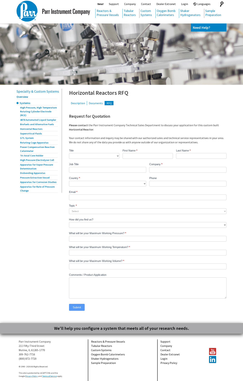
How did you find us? (81, 219)
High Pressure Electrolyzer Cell (37, 160)
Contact (146, 4)
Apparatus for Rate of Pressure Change (37, 188)
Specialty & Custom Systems (38, 91)
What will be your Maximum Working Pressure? (97, 233)
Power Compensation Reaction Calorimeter (37, 149)
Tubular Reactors (130, 13)
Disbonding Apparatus (32, 173)
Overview (22, 96)
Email (73, 191)
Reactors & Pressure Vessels (108, 13)
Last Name (183, 150)
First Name (130, 150)
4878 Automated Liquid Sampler (38, 119)
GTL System (27, 138)
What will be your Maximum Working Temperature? (99, 247)
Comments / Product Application (87, 274)
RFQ (109, 103)
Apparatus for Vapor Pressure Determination (36, 166)
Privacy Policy (168, 363)
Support (114, 4)
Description (78, 103)
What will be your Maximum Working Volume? (96, 260)
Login (184, 4)
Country (74, 178)
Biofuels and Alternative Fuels (37, 124)
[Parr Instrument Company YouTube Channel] (216, 351)
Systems (25, 103)
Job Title (74, 164)
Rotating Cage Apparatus (34, 142)
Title (71, 150)
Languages (203, 4)
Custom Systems (146, 13)
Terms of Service (49, 376)
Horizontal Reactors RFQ (98, 92)
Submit (77, 307)
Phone (153, 178)
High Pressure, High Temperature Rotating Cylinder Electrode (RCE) (38, 111)
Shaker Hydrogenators (190, 13)
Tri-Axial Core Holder (31, 155)
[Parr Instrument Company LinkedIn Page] (216, 359)
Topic (73, 205)
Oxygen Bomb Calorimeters (166, 13)
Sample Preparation (213, 13)
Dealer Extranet (166, 4)
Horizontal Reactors (31, 128)
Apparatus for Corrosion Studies (38, 182)
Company (130, 4)
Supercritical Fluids (31, 133)
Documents (96, 103)
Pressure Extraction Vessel (35, 177)
